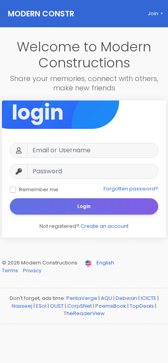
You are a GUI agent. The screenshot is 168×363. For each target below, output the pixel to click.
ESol (41, 306)
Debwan (126, 298)
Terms (10, 270)
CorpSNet (79, 306)
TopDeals (142, 306)
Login (84, 206)
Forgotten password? (131, 188)
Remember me (38, 189)
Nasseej (22, 306)
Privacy (32, 270)
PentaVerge (81, 298)
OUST (57, 306)
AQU (106, 298)
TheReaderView (84, 313)
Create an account (104, 226)
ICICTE (148, 298)
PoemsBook (110, 306)
